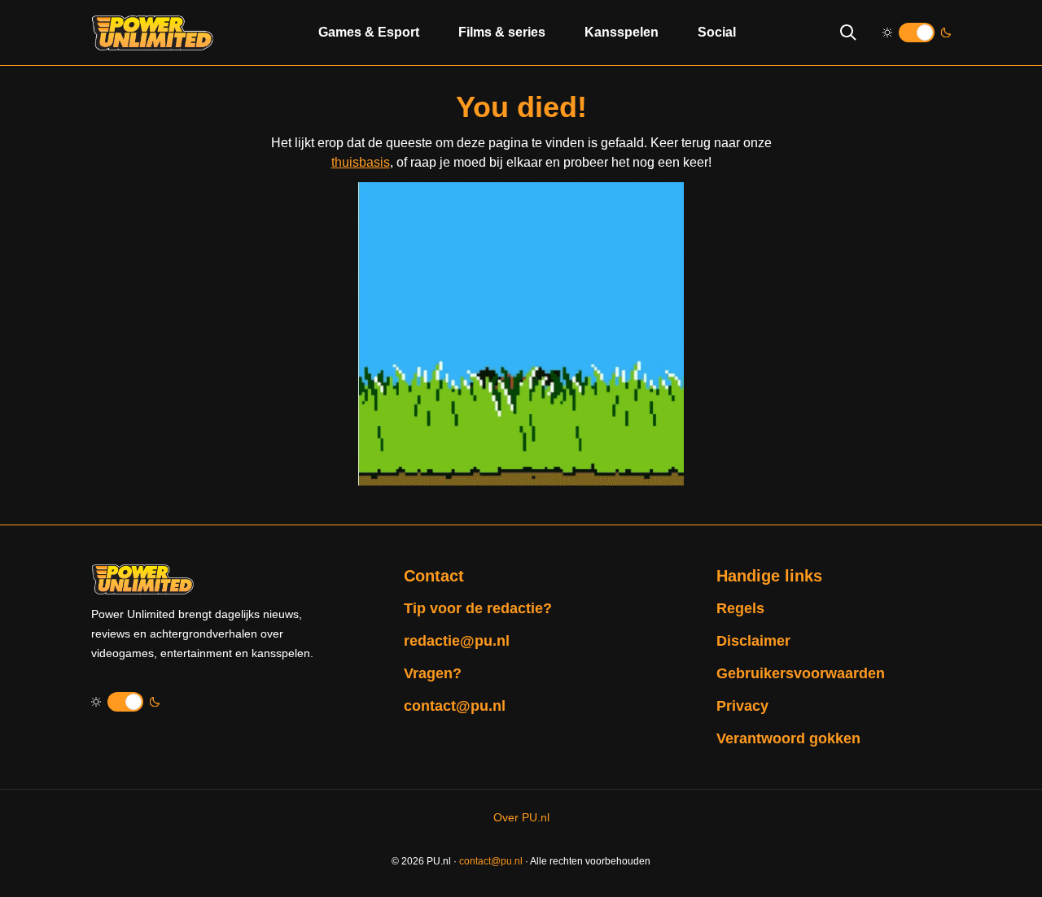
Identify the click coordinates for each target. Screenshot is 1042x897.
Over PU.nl (521, 817)
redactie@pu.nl (457, 641)
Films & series (501, 32)
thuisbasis (360, 162)
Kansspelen (621, 32)
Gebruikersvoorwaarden (800, 673)
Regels (740, 608)
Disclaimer (753, 641)
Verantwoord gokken (788, 738)
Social (717, 32)
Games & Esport (368, 32)
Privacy (742, 706)
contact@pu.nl (455, 706)
